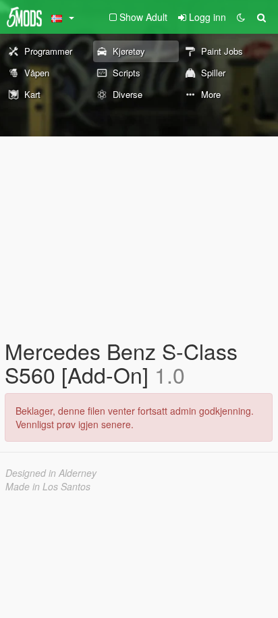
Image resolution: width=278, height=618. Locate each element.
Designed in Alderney (50, 473)
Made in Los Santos (47, 486)
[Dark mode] (240, 17)
